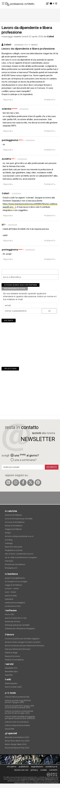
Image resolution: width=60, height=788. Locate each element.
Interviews (9, 561)
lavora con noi (21, 770)
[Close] (1, 787)
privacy (34, 770)
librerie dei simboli (12, 621)
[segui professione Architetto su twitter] (30, 482)
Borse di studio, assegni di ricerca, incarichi (22, 642)
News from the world (13, 547)
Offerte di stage (11, 652)
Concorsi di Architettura (14, 522)
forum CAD (9, 614)
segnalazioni (37, 766)
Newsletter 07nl (11, 668)
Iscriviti (52, 467)
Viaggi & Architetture (13, 529)
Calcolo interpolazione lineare (17, 725)
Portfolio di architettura (14, 660)
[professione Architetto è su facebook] (23, 482)
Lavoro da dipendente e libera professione (28, 48)
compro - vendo (12, 588)
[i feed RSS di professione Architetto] (8, 482)
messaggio (7, 36)
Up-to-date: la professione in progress (21, 557)
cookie (43, 770)
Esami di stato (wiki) (13, 687)
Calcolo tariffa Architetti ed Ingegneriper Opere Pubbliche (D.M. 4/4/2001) (20, 717)
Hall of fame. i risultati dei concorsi (19, 554)
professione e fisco (13, 606)
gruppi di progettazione (15, 578)
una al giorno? (26, 455)
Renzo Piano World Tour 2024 (17, 741)
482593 (34, 45)
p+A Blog (8, 540)
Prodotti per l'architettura (15, 564)
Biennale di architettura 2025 (17, 737)
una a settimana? (25, 460)
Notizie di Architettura (13, 525)
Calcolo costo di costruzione (17, 722)
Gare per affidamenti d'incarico (18, 649)
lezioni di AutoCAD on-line (16, 618)
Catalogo (9, 543)
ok (49, 310)
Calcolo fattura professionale (17, 697)
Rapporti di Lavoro (12, 656)
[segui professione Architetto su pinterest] (38, 482)
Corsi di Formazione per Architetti (18, 518)
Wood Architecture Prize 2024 (17, 748)
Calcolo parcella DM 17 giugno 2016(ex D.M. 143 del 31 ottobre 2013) (19, 707)
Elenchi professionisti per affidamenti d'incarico (24, 645)
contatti (53, 770)
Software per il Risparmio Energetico (20, 628)
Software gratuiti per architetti (17, 625)
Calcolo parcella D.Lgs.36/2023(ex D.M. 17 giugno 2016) (18, 701)
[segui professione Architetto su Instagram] (15, 482)
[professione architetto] (21, 4)
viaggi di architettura (13, 585)
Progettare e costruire (13, 550)
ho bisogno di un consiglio (16, 581)
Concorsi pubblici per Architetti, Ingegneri (22, 638)
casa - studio (10, 592)
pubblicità (23, 766)
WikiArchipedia (11, 683)
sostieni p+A (51, 766)
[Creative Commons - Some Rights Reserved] (30, 774)
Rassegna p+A (11, 568)
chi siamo (11, 766)
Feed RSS (9, 675)
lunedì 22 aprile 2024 (32, 36)
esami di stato (11, 595)
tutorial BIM (9, 729)
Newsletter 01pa (11, 671)
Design (8, 532)
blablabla (9, 599)
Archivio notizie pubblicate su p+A (19, 536)
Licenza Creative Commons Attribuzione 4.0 (39, 779)
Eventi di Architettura (13, 515)
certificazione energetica (15, 602)
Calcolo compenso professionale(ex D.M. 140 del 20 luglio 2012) (19, 712)
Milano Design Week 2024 (15, 744)
